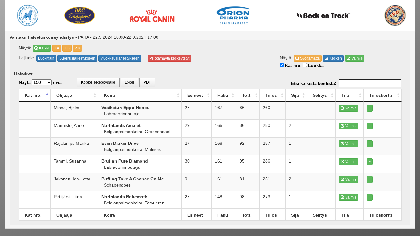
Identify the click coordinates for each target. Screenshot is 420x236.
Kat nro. (293, 65)
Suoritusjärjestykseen (77, 58)
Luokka (315, 65)
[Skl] (28, 15)
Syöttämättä (309, 58)
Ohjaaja (64, 95)
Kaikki (43, 48)
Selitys (320, 95)
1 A (56, 48)
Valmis (357, 58)
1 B (67, 48)
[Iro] (395, 15)
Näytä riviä (40, 82)
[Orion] (233, 15)
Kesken (335, 58)
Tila (345, 95)
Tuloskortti (380, 95)
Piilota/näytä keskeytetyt (169, 58)
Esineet (195, 95)
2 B (77, 48)
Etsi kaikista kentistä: (313, 83)
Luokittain (46, 58)
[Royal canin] (152, 15)
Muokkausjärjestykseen (120, 58)
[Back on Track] (323, 15)
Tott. (247, 95)
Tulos (271, 95)
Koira (109, 95)
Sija (295, 95)
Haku (222, 95)
